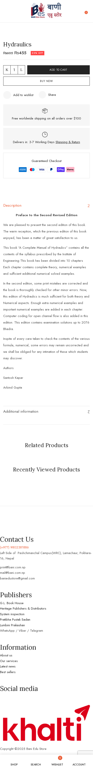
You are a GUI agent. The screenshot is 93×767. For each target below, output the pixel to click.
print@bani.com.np (13, 567)
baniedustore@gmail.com (17, 578)
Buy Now (46, 81)
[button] (88, 11)
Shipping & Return (68, 142)
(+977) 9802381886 (14, 547)
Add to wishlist (23, 95)
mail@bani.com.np (12, 572)
